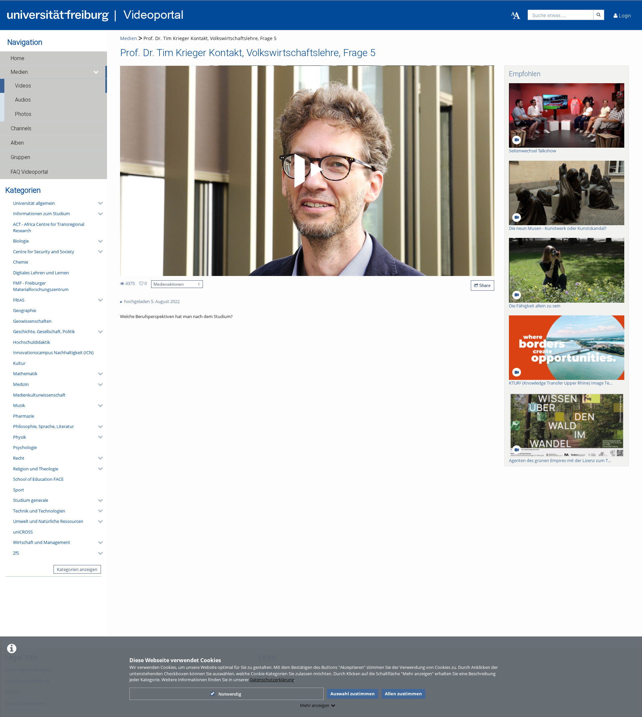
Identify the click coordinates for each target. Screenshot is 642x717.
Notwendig (229, 694)
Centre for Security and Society (43, 252)
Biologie (21, 241)
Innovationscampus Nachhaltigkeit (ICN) (53, 352)
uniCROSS (23, 532)
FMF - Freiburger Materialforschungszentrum (41, 286)
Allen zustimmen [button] (403, 694)
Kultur (19, 363)
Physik (19, 437)
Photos (23, 114)
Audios (23, 100)
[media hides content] (96, 72)
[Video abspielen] (307, 170)
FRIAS (18, 300)
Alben (17, 143)
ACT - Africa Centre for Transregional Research (48, 227)
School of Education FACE (38, 479)
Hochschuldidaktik (31, 342)
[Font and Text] (516, 15)
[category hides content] (98, 203)
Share (484, 285)
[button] (53, 58)
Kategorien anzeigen (77, 569)
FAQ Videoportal (29, 172)
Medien (19, 72)
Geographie (24, 310)
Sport (18, 490)
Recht (18, 458)
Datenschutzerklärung (272, 680)
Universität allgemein (34, 203)
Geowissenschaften (32, 321)
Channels (21, 129)
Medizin (21, 384)
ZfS (16, 553)
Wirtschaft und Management (41, 542)
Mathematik (25, 374)
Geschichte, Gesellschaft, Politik (44, 331)
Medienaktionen (168, 284)
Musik (19, 405)
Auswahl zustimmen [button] (352, 694)
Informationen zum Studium (41, 213)
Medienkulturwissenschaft (39, 395)
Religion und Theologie (35, 469)
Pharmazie (23, 416)
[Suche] (599, 15)
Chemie (20, 262)
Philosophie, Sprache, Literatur (43, 426)
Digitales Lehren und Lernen (41, 273)
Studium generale (30, 500)
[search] (561, 15)
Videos (23, 86)
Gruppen (20, 157)
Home (17, 58)
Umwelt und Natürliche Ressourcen (48, 521)
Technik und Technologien (39, 511)
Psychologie (25, 447)
